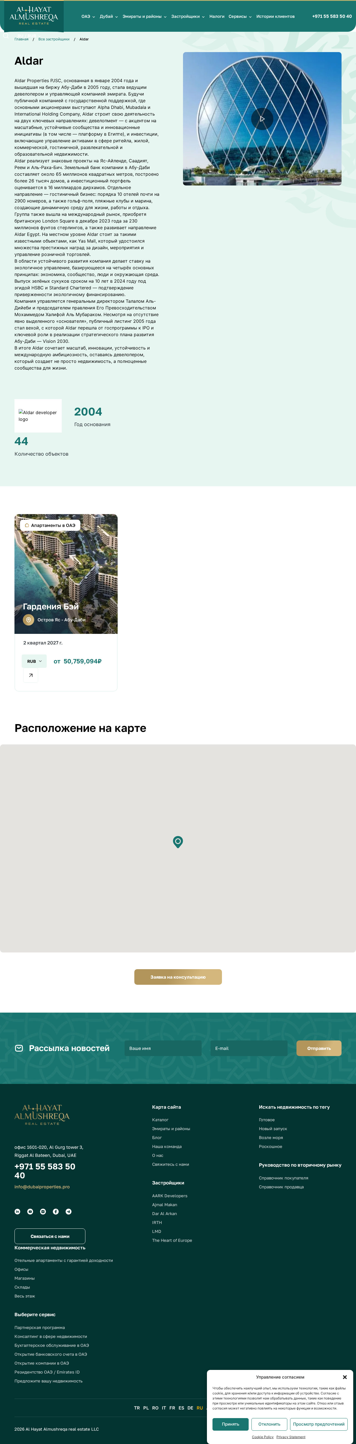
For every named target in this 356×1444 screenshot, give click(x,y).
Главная (21, 39)
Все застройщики (54, 39)
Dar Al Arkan (164, 1213)
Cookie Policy (263, 1437)
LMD (156, 1231)
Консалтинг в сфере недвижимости (50, 1336)
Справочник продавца (281, 1186)
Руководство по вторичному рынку (300, 1165)
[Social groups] (17, 1212)
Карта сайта (166, 1107)
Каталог (160, 1119)
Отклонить (269, 1424)
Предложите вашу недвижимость (48, 1380)
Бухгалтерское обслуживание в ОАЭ (51, 1345)
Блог (157, 1137)
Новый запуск (273, 1128)
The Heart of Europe (172, 1240)
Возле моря (271, 1137)
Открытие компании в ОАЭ (41, 1362)
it (164, 1408)
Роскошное (270, 1146)
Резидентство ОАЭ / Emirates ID (47, 1371)
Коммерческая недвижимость (49, 1247)
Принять (230, 1424)
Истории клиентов (275, 16)
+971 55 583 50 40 (332, 16)
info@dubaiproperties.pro (42, 1186)
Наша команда (167, 1146)
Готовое (267, 1119)
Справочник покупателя (283, 1177)
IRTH (157, 1222)
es (181, 1408)
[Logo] (34, 16)
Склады (22, 1286)
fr (172, 1408)
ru (200, 1408)
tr (137, 1408)
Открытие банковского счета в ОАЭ (50, 1354)
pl (146, 1408)
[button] (345, 1377)
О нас (157, 1155)
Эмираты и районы (142, 16)
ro (155, 1408)
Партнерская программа (39, 1327)
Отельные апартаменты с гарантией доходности (63, 1260)
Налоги (216, 16)
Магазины (24, 1278)
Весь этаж (24, 1295)
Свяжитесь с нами (170, 1164)
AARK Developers (169, 1195)
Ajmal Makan (164, 1204)
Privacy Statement (290, 1437)
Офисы (21, 1269)
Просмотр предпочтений (319, 1424)
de (190, 1408)
